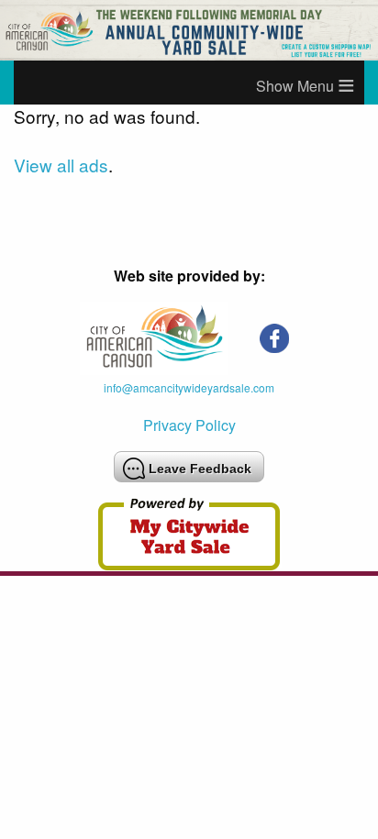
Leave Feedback (200, 468)
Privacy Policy (189, 425)
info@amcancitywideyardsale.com (189, 387)
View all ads (61, 164)
